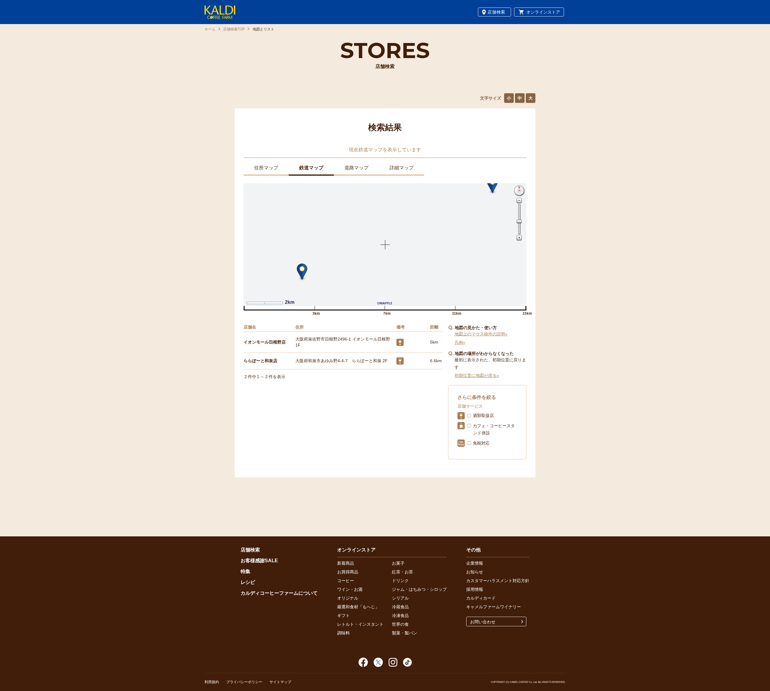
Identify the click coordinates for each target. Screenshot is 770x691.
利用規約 (212, 682)
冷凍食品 (400, 615)
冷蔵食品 (400, 606)
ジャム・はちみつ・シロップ (419, 589)
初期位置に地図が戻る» (476, 375)
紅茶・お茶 (402, 571)
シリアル (400, 598)
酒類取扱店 (483, 415)
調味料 (343, 633)
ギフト (343, 615)
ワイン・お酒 (349, 589)
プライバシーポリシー (244, 682)
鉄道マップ (311, 167)
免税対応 (481, 443)
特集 (245, 571)
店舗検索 (496, 12)
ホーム (210, 29)
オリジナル (347, 598)
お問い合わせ (482, 621)
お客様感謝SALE (259, 560)
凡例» (459, 342)
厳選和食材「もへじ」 (358, 606)
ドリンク (400, 580)
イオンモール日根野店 (265, 342)
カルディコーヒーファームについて (279, 593)
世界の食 (400, 624)
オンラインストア (543, 12)
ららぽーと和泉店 (260, 360)
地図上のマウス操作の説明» (480, 334)
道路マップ (356, 167)
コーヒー (345, 580)
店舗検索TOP (234, 29)
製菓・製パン (404, 633)
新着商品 (345, 563)
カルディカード (481, 598)
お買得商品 (347, 571)
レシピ (248, 582)
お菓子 (398, 563)
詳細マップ (402, 167)
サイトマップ (280, 682)
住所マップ (266, 167)
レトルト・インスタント (360, 624)
